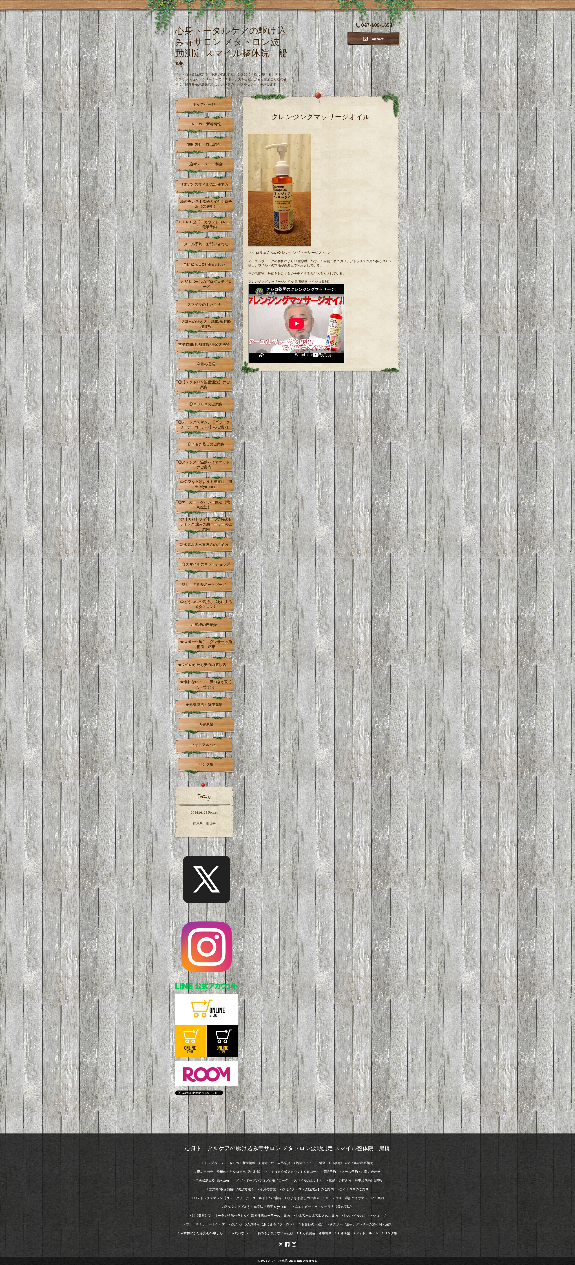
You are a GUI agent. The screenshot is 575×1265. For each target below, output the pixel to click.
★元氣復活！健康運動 (204, 704)
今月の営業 (206, 364)
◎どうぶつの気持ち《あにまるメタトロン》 (206, 604)
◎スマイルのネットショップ (206, 564)
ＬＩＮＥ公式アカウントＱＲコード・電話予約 (204, 224)
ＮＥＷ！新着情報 (206, 124)
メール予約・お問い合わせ (206, 244)
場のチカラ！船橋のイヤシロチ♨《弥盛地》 (206, 204)
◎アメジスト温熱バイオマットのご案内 (204, 464)
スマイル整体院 (278, 1260)
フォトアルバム (204, 744)
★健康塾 (206, 724)
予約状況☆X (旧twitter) (204, 264)
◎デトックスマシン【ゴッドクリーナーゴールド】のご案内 (204, 424)
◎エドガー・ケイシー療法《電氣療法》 (204, 504)
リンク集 (206, 764)
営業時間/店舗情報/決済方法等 (204, 344)
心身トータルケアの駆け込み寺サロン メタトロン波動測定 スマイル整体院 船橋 (287, 1148)
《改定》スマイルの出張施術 (204, 184)
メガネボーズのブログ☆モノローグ (206, 284)
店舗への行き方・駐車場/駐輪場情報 (206, 324)
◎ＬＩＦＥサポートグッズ (204, 584)
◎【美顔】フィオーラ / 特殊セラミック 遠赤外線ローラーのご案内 (206, 524)
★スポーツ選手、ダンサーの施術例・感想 (206, 644)
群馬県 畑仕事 (204, 823)
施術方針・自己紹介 (204, 144)
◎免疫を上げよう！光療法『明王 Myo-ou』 (206, 484)
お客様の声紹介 (204, 624)
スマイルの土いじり (204, 304)
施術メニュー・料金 (206, 164)
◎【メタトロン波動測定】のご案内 (204, 384)
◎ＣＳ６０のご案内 (206, 404)
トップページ (204, 104)
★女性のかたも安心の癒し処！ (204, 664)
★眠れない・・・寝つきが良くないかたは (206, 684)
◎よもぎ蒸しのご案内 (206, 444)
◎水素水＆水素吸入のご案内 (204, 544)
